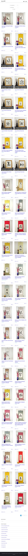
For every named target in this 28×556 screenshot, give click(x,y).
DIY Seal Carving (4, 533)
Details (12, 50)
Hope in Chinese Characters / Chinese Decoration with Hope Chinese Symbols (6, 506)
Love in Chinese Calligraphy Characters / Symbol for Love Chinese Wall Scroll (6, 277)
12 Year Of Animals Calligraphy (6, 539)
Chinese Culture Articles (15, 553)
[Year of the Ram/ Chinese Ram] (7, 103)
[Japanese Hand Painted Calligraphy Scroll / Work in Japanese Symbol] (7, 415)
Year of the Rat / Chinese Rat (19, 89)
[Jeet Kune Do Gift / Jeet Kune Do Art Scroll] (7, 333)
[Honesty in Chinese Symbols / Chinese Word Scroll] (20, 498)
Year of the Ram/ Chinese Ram (6, 110)
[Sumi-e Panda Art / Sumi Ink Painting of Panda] (7, 205)
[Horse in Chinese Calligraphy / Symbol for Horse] (20, 478)
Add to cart (3, 114)
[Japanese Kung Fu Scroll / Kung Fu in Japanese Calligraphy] (7, 374)
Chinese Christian (4, 537)
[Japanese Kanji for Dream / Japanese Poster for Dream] (7, 394)
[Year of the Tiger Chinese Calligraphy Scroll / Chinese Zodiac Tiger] (20, 39)
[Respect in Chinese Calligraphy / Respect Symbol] (7, 226)
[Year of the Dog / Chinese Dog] (20, 164)
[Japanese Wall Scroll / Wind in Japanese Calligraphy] (20, 333)
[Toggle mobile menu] (26, 1)
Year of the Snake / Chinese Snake (7, 68)
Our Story (12, 553)
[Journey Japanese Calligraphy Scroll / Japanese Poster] (20, 291)
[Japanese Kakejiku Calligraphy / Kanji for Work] (20, 394)
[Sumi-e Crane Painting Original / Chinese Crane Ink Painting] (20, 205)
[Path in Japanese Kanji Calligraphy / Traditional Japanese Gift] (7, 247)
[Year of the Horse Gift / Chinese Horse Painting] (7, 164)
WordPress (14, 554)
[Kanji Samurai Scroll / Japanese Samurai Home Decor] (20, 269)
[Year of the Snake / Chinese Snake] (7, 60)
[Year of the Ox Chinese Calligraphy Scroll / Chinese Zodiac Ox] (7, 143)
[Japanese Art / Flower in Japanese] (7, 457)
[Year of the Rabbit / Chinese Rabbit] (7, 123)
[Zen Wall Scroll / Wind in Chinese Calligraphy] (20, 18)
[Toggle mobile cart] (23, 1)
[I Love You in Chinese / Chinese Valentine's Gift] (20, 457)
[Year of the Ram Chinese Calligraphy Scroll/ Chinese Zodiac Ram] (20, 103)
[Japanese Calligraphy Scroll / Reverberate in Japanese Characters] (7, 436)
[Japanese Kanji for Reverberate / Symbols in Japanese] (20, 374)
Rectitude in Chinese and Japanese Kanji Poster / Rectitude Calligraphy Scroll (20, 234)
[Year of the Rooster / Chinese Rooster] (7, 82)
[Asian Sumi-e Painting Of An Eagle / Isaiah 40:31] (7, 18)
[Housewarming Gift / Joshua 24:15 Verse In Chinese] (7, 478)
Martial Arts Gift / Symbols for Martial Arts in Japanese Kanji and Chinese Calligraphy (20, 256)
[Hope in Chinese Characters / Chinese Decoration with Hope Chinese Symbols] (7, 498)
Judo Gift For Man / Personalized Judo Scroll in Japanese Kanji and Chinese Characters (7, 299)
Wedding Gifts (4, 541)
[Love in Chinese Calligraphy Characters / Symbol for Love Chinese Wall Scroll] (7, 269)
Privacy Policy (8, 553)
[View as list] (14, 9)
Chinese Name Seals (4, 527)
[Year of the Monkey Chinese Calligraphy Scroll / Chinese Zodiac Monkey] (20, 143)
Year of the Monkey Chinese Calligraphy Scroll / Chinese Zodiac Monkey (20, 151)
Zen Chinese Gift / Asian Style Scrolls (7, 46)
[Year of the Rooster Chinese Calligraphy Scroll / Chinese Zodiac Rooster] (20, 60)
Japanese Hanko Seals (5, 529)
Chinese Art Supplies (4, 535)
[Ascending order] (17, 5)
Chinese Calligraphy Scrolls (5, 525)
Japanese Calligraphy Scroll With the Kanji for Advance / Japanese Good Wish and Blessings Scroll (20, 423)
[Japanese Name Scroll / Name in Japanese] (20, 353)
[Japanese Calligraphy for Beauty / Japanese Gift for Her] (20, 436)
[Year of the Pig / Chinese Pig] (20, 123)
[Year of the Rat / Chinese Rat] (20, 82)
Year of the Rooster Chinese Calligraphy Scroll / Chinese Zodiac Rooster (20, 69)
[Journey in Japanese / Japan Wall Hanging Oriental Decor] (7, 312)
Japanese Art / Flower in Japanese (7, 464)
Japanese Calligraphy (4, 531)
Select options (3, 50)
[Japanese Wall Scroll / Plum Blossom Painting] (7, 353)
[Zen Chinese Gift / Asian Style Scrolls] (7, 39)
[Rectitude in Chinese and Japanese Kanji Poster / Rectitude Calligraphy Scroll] (20, 226)
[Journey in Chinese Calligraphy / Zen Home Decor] (20, 312)
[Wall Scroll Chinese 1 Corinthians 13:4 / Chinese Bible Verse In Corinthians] (20, 185)
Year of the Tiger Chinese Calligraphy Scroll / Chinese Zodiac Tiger (20, 47)
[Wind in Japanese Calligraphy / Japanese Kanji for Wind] (7, 185)
